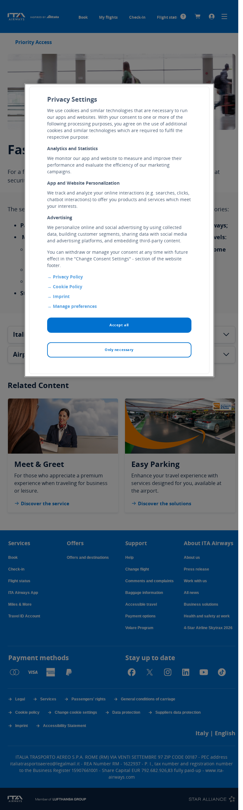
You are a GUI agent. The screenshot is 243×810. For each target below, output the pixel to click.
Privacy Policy (68, 277)
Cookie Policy (67, 287)
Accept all (119, 324)
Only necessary (119, 349)
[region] (119, 230)
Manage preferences (75, 306)
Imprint (61, 296)
